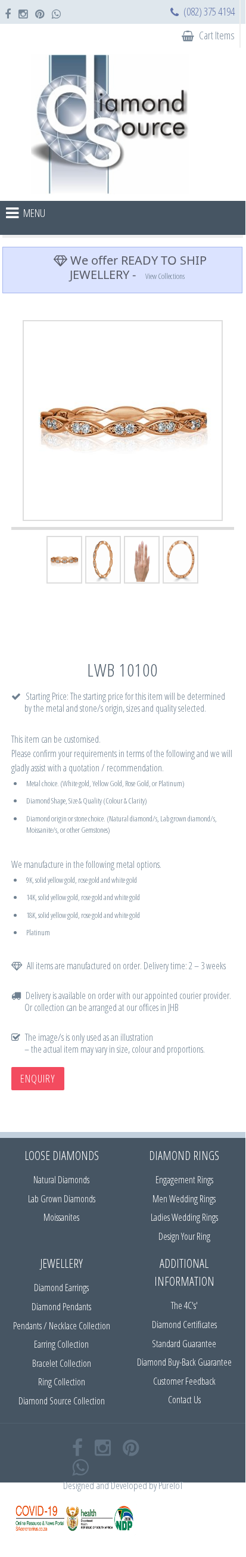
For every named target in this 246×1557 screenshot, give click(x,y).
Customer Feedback (184, 1381)
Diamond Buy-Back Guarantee (184, 1362)
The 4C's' (184, 1305)
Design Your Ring (184, 1236)
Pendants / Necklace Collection (61, 1325)
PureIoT (170, 1485)
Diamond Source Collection (61, 1400)
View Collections (165, 276)
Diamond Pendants (61, 1306)
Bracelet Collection (61, 1363)
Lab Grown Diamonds (61, 1198)
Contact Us (184, 1399)
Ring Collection (61, 1381)
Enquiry (37, 1078)
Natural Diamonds (61, 1179)
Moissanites (61, 1217)
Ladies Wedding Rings (184, 1217)
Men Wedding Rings (184, 1198)
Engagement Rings (184, 1179)
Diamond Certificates (184, 1324)
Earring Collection (61, 1344)
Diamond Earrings (61, 1287)
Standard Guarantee (184, 1343)
